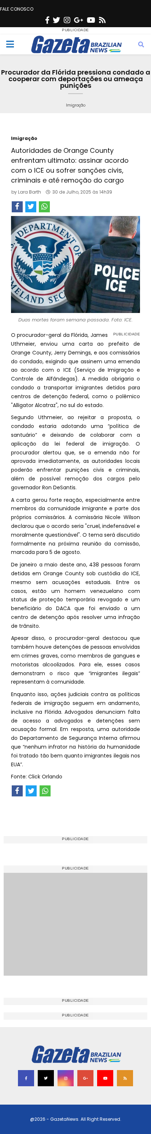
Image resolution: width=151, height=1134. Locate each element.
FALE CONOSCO (16, 9)
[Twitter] (56, 20)
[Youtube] (91, 20)
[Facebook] (47, 20)
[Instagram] (67, 20)
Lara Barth (29, 192)
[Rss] (102, 20)
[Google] (78, 20)
